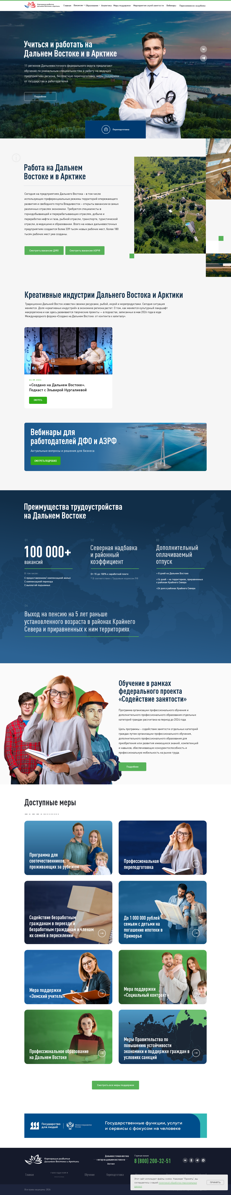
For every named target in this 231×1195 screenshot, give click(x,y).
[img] (163, 848)
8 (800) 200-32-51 (152, 1160)
